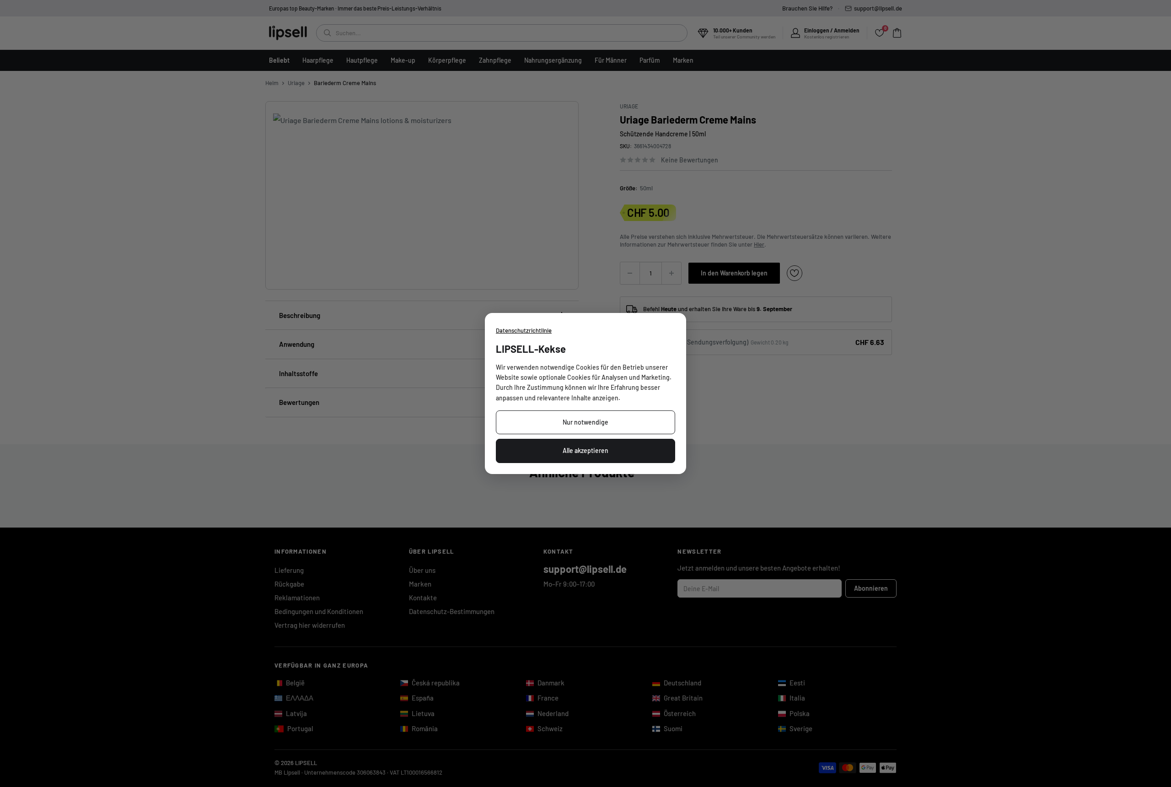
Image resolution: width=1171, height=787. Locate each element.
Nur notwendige (585, 422)
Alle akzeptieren (585, 450)
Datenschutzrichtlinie (524, 330)
